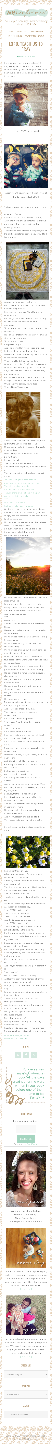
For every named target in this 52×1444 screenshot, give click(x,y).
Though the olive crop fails (16, 486)
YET (6, 499)
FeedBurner (32, 1144)
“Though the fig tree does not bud (20, 479)
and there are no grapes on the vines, (22, 483)
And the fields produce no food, (19, 489)
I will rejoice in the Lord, (15, 502)
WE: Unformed (26, 17)
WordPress (28, 1439)
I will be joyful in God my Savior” (19, 506)
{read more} (26, 1289)
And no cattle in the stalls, (16, 496)
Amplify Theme (29, 1436)
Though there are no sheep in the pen (22, 492)
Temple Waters (20, 1038)
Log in (37, 1439)
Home (17, 1036)
